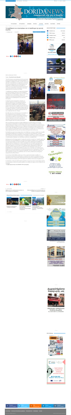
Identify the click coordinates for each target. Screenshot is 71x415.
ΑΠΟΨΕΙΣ (58, 23)
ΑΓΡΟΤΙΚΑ (41, 23)
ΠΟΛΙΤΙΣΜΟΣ (52, 23)
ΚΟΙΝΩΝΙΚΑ (29, 23)
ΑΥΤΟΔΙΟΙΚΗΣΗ (22, 23)
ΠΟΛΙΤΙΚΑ (35, 23)
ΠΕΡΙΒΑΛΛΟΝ (9, 197)
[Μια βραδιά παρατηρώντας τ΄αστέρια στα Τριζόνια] (13, 201)
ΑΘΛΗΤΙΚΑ (47, 23)
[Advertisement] (25, 65)
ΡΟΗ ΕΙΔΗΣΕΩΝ (14, 23)
